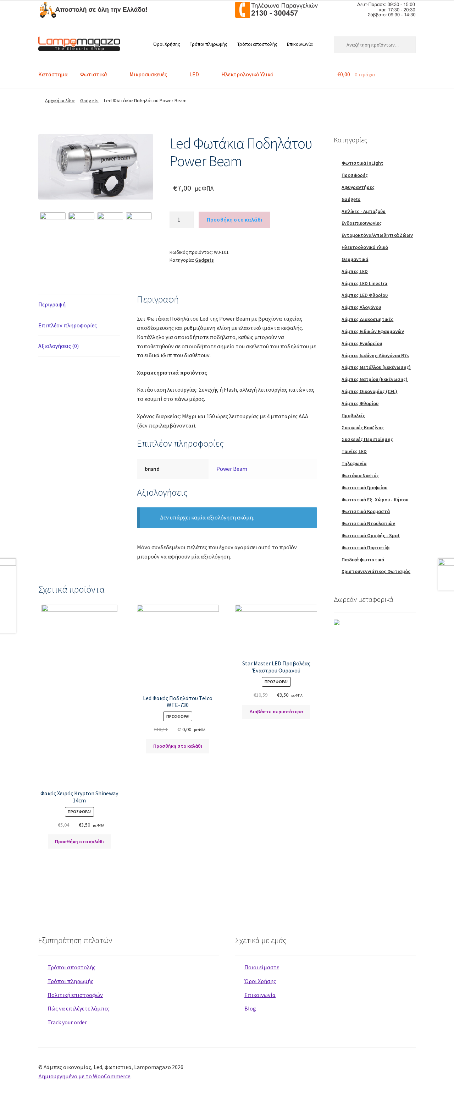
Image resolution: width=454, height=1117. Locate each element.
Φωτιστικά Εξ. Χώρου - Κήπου (375, 499)
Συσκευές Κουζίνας (363, 427)
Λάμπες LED (355, 271)
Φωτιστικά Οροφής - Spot (371, 535)
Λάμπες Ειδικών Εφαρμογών (373, 331)
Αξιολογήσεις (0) (58, 345)
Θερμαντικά (355, 259)
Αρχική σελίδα (60, 100)
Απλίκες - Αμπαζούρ (364, 211)
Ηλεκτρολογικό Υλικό (247, 74)
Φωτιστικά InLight (362, 163)
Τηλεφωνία (354, 463)
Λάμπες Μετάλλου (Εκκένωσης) (376, 367)
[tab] (79, 304)
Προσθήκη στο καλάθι (234, 219)
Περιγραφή (52, 304)
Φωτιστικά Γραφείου (364, 487)
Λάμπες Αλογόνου (361, 307)
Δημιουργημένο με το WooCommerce (84, 1076)
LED (194, 74)
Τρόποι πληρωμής (208, 44)
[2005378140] (95, 167)
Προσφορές (355, 175)
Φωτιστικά (93, 74)
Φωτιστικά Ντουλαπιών (368, 523)
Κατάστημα (53, 74)
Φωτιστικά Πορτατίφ (365, 547)
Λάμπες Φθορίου (360, 403)
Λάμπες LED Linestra (364, 283)
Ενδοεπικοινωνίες (362, 223)
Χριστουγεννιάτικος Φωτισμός (376, 571)
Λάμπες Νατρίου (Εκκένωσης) (375, 379)
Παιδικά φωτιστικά (363, 559)
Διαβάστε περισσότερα (276, 711)
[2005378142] (110, 225)
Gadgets (89, 100)
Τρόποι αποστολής (257, 44)
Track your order (67, 1022)
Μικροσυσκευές (148, 74)
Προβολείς (353, 415)
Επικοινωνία (300, 44)
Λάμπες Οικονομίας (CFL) (369, 391)
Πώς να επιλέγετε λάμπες (79, 1008)
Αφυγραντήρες (358, 187)
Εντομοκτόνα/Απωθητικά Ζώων (377, 235)
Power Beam (231, 468)
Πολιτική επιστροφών (75, 994)
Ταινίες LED (354, 451)
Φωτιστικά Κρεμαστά (366, 511)
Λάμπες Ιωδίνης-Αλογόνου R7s (375, 355)
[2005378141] (81, 225)
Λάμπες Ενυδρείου (362, 343)
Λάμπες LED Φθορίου (365, 295)
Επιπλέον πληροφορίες (67, 325)
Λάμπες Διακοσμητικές (367, 319)
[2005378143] (139, 225)
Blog (250, 1008)
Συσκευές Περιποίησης (367, 439)
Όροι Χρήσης (166, 44)
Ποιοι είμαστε (261, 967)
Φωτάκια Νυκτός (360, 475)
